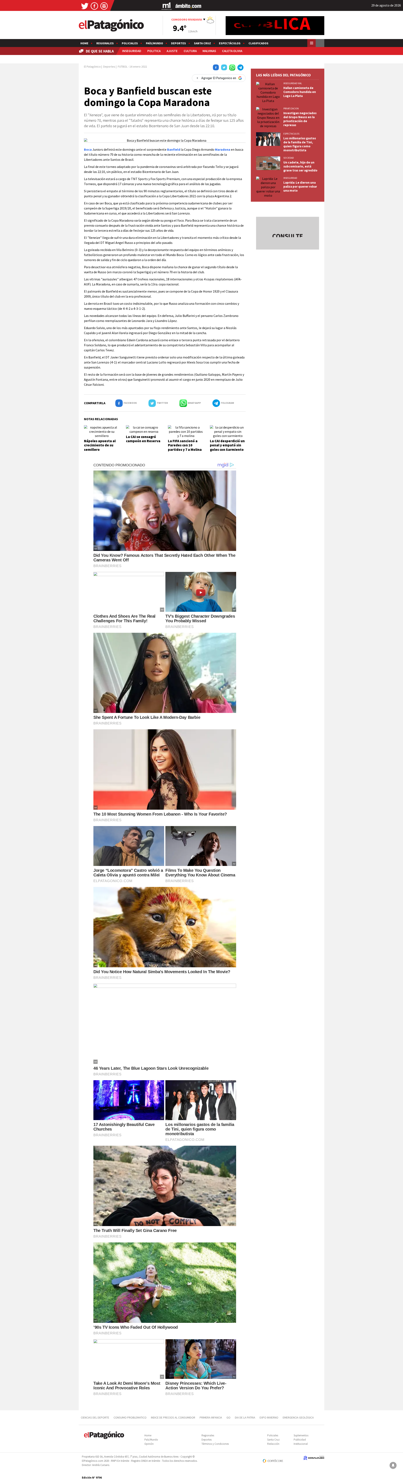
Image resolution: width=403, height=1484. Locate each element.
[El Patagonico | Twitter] (85, 6)
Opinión (149, 1444)
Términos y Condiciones (215, 1444)
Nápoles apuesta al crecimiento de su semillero (100, 445)
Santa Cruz (202, 43)
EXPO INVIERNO (269, 1417)
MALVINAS (209, 51)
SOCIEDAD (288, 157)
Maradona (222, 149)
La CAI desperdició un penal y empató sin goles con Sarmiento (227, 445)
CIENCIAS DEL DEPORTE (95, 1417)
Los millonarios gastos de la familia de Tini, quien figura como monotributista (299, 144)
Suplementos (301, 1435)
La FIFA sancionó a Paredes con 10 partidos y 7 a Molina (185, 445)
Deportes (178, 43)
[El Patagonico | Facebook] (94, 6)
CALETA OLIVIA (232, 51)
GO (228, 1417)
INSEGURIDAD (131, 51)
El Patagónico (92, 66)
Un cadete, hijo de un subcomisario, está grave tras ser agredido (300, 166)
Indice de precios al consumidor (173, 1417)
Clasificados (258, 43)
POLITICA (154, 51)
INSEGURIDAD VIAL (292, 83)
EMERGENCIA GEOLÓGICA (298, 1417)
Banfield (173, 149)
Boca (88, 149)
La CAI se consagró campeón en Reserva (143, 438)
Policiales (130, 43)
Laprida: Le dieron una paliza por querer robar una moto (300, 186)
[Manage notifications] (393, 1465)
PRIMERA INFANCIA (211, 1417)
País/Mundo (154, 43)
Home (84, 43)
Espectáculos (230, 43)
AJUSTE (172, 51)
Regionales (105, 43)
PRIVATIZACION (291, 108)
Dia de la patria (245, 1417)
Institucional (301, 1444)
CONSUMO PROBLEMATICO (130, 1417)
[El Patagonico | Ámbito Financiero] (188, 6)
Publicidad (300, 1439)
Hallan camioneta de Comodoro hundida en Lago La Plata (299, 92)
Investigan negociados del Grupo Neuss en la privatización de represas (300, 119)
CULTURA (190, 51)
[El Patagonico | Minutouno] (166, 6)
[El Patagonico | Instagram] (104, 6)
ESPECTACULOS (291, 133)
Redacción (273, 1444)
